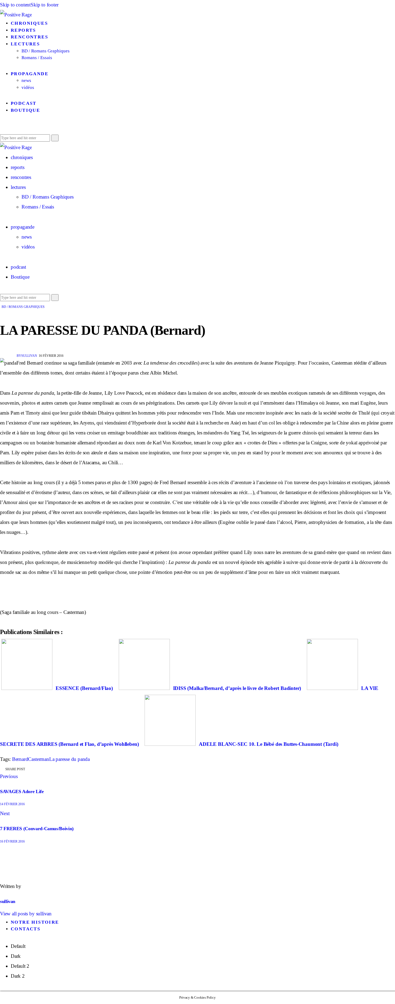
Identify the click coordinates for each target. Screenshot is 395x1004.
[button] (2, 127)
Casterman (38, 759)
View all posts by (26, 913)
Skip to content (15, 5)
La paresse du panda (69, 759)
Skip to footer (44, 5)
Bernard (20, 759)
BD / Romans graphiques (23, 307)
